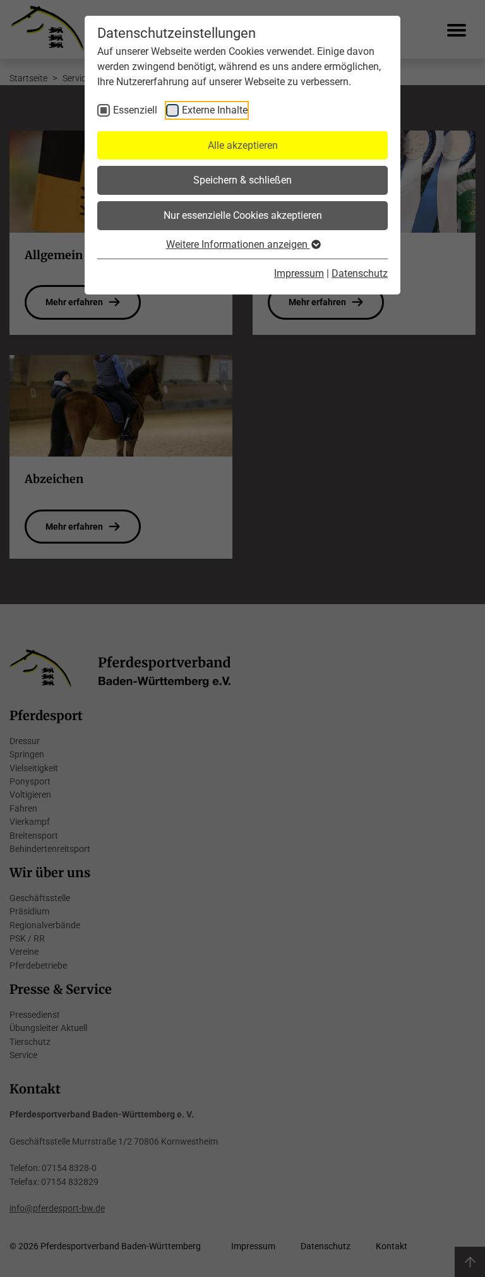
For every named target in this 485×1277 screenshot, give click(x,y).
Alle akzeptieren (243, 145)
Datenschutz (360, 273)
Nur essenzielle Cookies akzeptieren (243, 215)
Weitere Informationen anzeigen (238, 244)
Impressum (299, 273)
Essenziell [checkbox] (135, 110)
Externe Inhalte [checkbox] (215, 110)
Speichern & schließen (242, 180)
